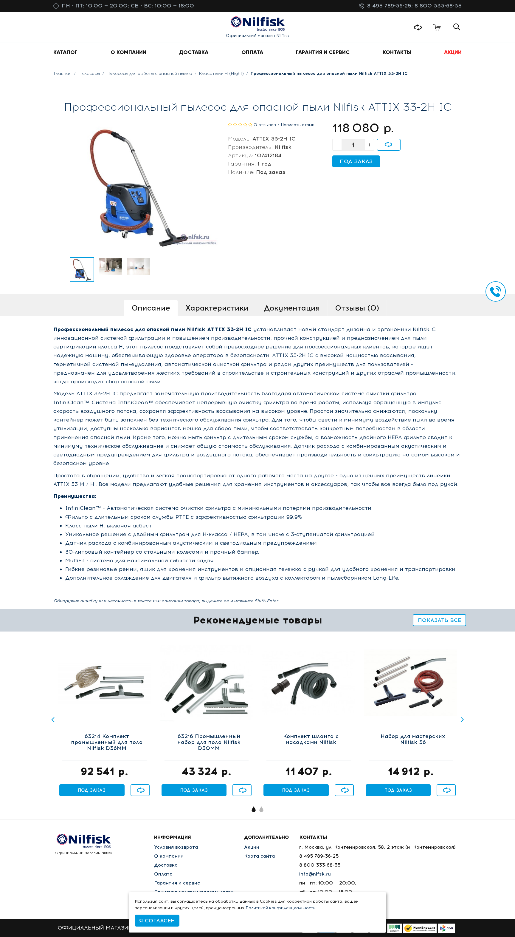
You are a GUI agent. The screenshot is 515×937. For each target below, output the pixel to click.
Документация (292, 307)
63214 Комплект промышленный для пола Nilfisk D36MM (107, 742)
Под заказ (356, 161)
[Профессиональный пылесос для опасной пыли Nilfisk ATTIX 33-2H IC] (82, 269)
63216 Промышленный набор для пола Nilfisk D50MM (209, 742)
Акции (251, 847)
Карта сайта (259, 856)
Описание (150, 307)
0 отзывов (265, 124)
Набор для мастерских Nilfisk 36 (413, 739)
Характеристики (217, 307)
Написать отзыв (297, 124)
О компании (169, 856)
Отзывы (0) (357, 307)
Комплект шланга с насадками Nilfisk (311, 739)
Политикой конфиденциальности (281, 907)
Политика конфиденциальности (194, 892)
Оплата (163, 874)
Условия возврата (176, 847)
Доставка (166, 865)
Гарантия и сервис (177, 883)
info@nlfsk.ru (315, 874)
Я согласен (157, 920)
